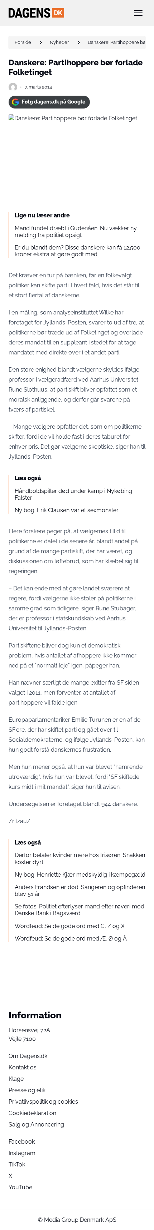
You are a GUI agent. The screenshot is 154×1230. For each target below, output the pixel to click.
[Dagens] (65, 13)
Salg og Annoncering (36, 1124)
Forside (23, 42)
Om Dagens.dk (28, 1056)
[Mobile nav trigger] (138, 13)
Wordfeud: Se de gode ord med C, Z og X (70, 926)
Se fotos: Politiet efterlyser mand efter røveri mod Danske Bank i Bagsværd (79, 910)
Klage (16, 1078)
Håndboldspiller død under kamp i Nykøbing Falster (73, 494)
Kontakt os (23, 1067)
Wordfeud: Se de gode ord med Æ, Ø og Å (71, 938)
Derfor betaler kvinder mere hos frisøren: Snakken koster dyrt (80, 858)
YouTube (20, 1187)
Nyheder (59, 42)
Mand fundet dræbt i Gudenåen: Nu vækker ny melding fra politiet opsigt (76, 231)
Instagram (22, 1153)
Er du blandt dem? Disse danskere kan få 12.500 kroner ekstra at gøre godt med (77, 251)
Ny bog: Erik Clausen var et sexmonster (67, 510)
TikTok (17, 1164)
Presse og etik (27, 1090)
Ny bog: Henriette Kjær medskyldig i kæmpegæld (80, 874)
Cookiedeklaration (32, 1113)
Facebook (22, 1141)
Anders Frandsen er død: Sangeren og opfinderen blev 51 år (80, 890)
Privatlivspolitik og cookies (43, 1101)
